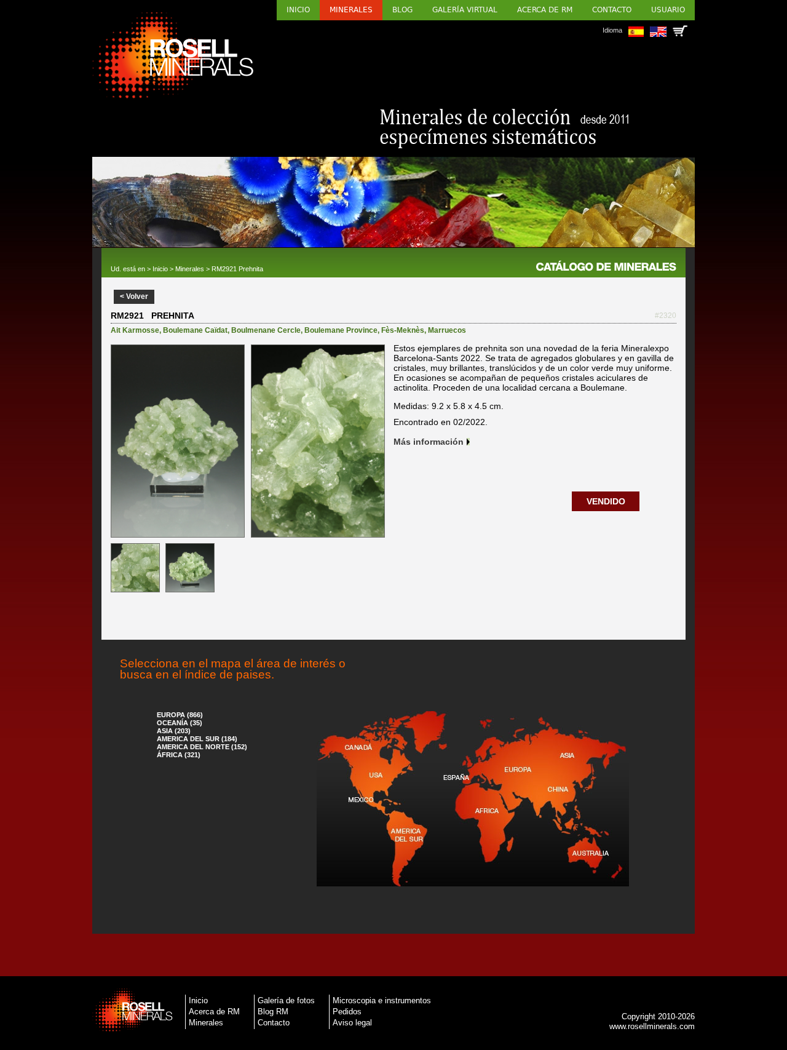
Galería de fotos (286, 1000)
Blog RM (273, 1011)
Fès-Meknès (402, 330)
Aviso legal (352, 1022)
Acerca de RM (544, 10)
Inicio (298, 10)
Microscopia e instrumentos (382, 1000)
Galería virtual (464, 10)
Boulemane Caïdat (195, 330)
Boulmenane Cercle (266, 330)
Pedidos (347, 1011)
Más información (429, 442)
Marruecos (447, 330)
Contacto (611, 10)
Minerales (351, 10)
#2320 (665, 315)
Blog (402, 10)
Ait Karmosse (135, 330)
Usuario (668, 10)
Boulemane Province (341, 330)
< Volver (134, 296)
